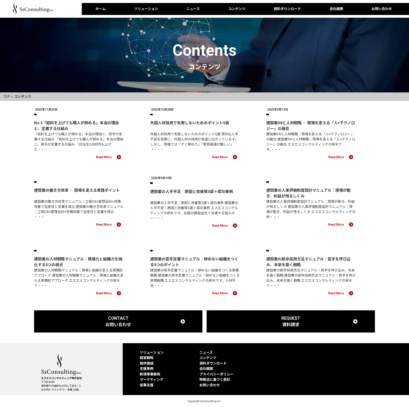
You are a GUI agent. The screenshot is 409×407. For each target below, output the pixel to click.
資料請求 (401, 80)
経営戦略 (146, 358)
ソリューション (146, 9)
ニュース (193, 9)
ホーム (100, 9)
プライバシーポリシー (216, 374)
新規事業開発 (150, 374)
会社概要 (336, 9)
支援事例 (146, 369)
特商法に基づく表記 (214, 380)
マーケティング (151, 380)
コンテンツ (236, 9)
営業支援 (146, 385)
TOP (6, 97)
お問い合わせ (382, 9)
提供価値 (146, 363)
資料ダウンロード (287, 9)
